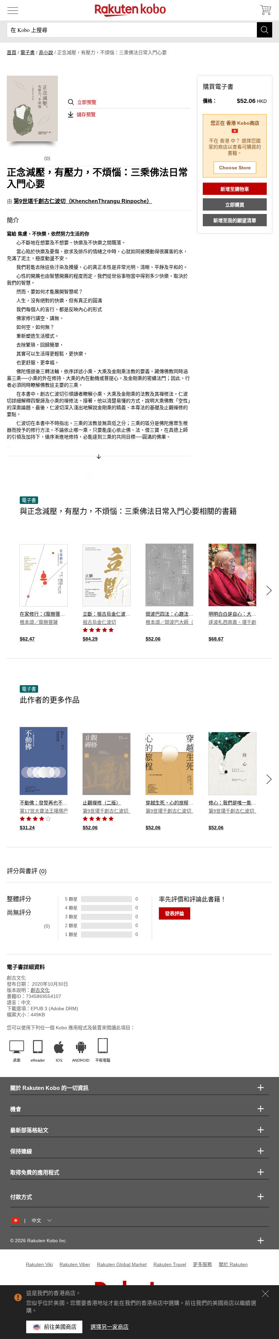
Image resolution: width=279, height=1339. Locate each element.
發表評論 (174, 913)
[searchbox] (139, 29)
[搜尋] (264, 29)
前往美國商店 (60, 1327)
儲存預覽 (86, 114)
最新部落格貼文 (29, 1130)
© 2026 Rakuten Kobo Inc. (38, 1240)
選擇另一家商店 (110, 1327)
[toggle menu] (12, 10)
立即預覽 (86, 102)
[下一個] (269, 590)
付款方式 (21, 1197)
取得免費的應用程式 (34, 1172)
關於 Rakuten (233, 1264)
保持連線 (21, 1151)
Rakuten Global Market (122, 1264)
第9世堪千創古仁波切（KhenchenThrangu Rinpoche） (83, 201)
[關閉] (265, 1293)
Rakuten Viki (39, 1264)
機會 (15, 1109)
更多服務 (202, 1264)
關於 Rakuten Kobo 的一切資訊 (49, 1088)
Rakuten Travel (169, 1264)
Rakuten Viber (75, 1264)
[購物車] (265, 10)
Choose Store (235, 167)
